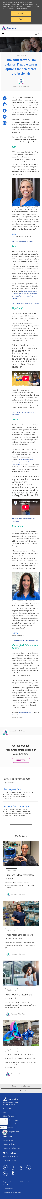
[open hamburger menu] (3, 34)
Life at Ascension (9, 1116)
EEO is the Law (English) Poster (12, 1192)
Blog (4, 1112)
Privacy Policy (6, 1184)
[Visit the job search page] (20, 793)
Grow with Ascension (10, 1120)
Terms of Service (8, 1188)
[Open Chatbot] (5, 1132)
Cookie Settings (20, 8)
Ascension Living (9, 1144)
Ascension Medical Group (12, 1148)
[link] (21, 870)
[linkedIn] (5, 1167)
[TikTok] (28, 1167)
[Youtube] (5, 1173)
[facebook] (13, 1167)
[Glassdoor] (13, 1173)
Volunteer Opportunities (11, 1132)
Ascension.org (8, 1140)
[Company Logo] (9, 28)
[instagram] (21, 1167)
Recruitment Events (10, 1124)
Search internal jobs (9, 1160)
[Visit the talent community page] (20, 811)
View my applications (10, 1156)
